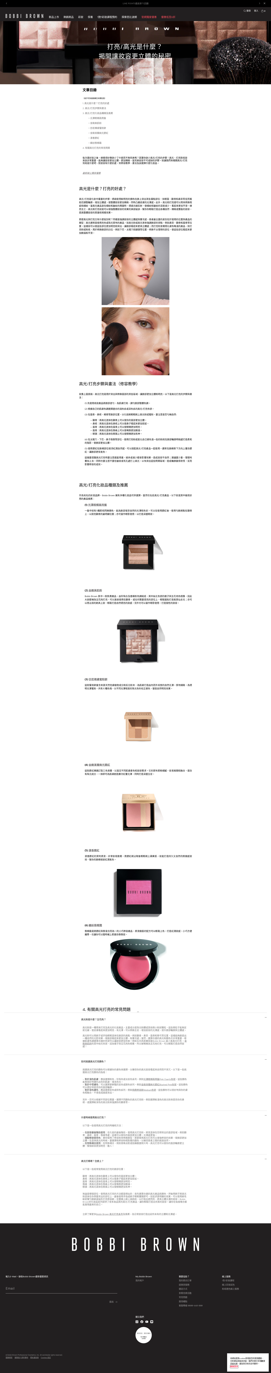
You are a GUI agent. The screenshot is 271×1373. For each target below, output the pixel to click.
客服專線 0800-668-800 (191, 1305)
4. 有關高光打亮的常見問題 (96, 147)
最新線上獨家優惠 (92, 173)
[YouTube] (146, 1321)
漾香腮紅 (94, 850)
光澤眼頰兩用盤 (97, 505)
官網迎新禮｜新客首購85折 (135, 3)
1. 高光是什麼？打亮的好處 (96, 103)
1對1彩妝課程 (228, 1280)
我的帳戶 (140, 1280)
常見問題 (183, 1297)
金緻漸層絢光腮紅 (99, 765)
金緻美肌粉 (95, 590)
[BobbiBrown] (24, 16)
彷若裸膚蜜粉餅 (98, 679)
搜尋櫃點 (183, 1301)
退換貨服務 (184, 1284)
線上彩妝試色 (228, 1284)
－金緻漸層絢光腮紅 (98, 133)
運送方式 (183, 1288)
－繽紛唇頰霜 (94, 142)
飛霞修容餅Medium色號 (144, 1090)
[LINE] (151, 1321)
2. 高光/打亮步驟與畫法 (94, 108)
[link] (263, 10)
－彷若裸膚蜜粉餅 (97, 128)
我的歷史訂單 (185, 1280)
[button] (129, 17)
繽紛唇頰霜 (95, 925)
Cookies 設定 (46, 1358)
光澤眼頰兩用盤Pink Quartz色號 (159, 1079)
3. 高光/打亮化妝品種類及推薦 (98, 113)
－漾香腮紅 (93, 138)
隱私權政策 (34, 1358)
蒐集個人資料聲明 (21, 1358)
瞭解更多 (234, 1366)
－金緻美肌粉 (94, 123)
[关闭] (262, 1361)
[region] (248, 1362)
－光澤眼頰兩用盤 (97, 118)
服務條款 (9, 1358)
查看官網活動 (185, 1293)
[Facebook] (141, 1321)
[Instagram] (137, 1321)
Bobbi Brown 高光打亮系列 (109, 1214)
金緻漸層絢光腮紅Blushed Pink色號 (158, 1084)
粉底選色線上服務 (230, 1288)
